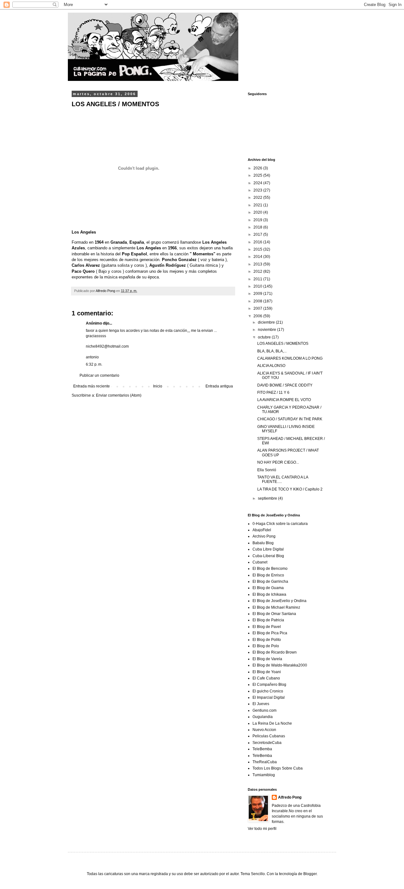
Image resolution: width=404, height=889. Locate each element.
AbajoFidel (261, 530)
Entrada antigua (219, 386)
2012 (258, 271)
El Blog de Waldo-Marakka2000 (279, 665)
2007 (258, 308)
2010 (258, 286)
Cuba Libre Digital (268, 549)
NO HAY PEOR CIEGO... (278, 462)
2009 (258, 293)
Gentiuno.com (264, 710)
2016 (258, 242)
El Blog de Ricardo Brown (274, 652)
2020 (258, 212)
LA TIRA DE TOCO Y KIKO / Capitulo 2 (290, 489)
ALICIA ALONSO (271, 365)
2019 (258, 220)
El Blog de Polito (266, 639)
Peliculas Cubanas (268, 736)
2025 (258, 175)
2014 (258, 256)
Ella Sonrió (266, 470)
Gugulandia (262, 717)
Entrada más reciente (91, 386)
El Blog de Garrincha (270, 581)
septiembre (268, 498)
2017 (258, 234)
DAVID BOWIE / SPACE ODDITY (284, 385)
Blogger (310, 874)
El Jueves (260, 704)
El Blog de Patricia (268, 620)
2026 (258, 168)
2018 (258, 227)
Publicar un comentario (99, 375)
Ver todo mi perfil (262, 828)
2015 (258, 249)
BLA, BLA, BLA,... (272, 351)
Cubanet (259, 562)
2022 (258, 197)
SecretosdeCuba (267, 742)
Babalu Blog (263, 543)
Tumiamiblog (263, 775)
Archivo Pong (264, 536)
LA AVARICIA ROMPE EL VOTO (284, 400)
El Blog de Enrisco (268, 575)
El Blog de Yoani (266, 672)
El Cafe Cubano (266, 678)
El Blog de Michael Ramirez (276, 607)
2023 (258, 190)
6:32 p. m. (94, 364)
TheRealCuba (264, 762)
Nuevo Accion (264, 730)
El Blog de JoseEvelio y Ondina (279, 601)
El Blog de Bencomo (270, 568)
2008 (258, 301)
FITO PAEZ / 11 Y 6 (273, 392)
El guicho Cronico (267, 691)
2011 (258, 279)
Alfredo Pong (289, 797)
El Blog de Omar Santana (274, 614)
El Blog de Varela (267, 659)
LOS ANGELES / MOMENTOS (282, 343)
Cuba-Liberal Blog (268, 556)
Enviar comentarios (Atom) (118, 395)
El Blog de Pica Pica (269, 633)
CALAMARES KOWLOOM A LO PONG (290, 358)
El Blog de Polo (265, 646)
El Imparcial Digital (268, 697)
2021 (258, 205)
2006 (258, 316)
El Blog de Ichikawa (269, 594)
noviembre (267, 329)
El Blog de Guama (268, 588)
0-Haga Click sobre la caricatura (280, 523)
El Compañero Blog (269, 684)
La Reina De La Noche (272, 723)
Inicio (157, 386)
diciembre (267, 322)
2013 (258, 264)
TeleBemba (262, 749)
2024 (258, 183)
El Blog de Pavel (266, 626)
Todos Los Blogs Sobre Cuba (277, 768)
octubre (265, 337)
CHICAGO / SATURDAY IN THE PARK (289, 419)
